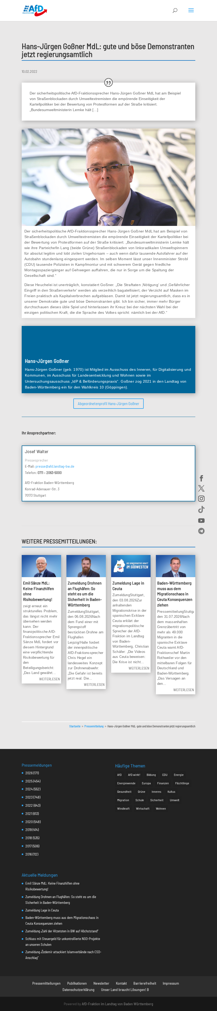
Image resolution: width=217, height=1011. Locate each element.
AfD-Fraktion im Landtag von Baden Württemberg (117, 1003)
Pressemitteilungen (46, 983)
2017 (28, 846)
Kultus (171, 791)
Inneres (156, 791)
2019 (28, 829)
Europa (146, 783)
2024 (29, 789)
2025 (29, 781)
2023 (29, 797)
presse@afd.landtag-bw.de (54, 466)
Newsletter (101, 983)
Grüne (141, 791)
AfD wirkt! (134, 774)
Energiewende (126, 783)
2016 (28, 854)
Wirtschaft (143, 808)
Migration (123, 800)
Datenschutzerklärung (78, 989)
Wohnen (161, 808)
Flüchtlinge (182, 783)
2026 (29, 773)
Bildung (151, 774)
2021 (28, 813)
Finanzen (163, 783)
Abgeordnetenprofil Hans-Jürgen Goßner (108, 403)
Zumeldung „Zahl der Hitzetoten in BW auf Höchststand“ (61, 931)
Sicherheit (157, 800)
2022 (29, 805)
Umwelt (174, 800)
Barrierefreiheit (144, 983)
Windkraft (123, 808)
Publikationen (77, 983)
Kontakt (121, 983)
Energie (179, 774)
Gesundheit (124, 791)
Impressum (171, 983)
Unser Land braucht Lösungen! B (125, 989)
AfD (119, 774)
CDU (165, 774)
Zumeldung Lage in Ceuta (42, 910)
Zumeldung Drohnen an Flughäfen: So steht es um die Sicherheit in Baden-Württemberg (85, 593)
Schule (139, 800)
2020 (29, 821)
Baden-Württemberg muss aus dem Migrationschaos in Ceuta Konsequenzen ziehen (174, 593)
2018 (28, 838)
